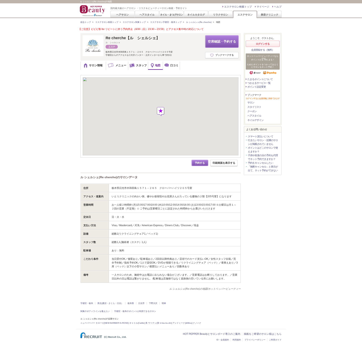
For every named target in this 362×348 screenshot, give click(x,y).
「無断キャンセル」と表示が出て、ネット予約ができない (263, 168)
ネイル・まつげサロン (171, 14)
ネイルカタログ (196, 14)
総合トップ (85, 22)
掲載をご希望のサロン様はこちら (263, 333)
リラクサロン (220, 14)
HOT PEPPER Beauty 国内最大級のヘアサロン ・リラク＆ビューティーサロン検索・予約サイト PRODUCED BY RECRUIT (93, 10)
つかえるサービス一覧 (258, 83)
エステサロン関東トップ (134, 22)
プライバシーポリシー (254, 340)
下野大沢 (153, 303)
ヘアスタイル (147, 14)
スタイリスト (254, 106)
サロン (250, 102)
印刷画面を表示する (224, 162)
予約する (200, 162)
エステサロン (245, 14)
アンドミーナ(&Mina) (182, 323)
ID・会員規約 (222, 340)
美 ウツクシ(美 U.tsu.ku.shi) (158, 323)
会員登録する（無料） (262, 49)
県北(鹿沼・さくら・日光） (110, 303)
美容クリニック (269, 14)
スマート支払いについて (260, 136)
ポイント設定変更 (256, 86)
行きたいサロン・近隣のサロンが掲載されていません (263, 142)
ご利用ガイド (275, 340)
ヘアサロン (122, 14)
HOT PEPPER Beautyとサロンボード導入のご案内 (211, 333)
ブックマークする (224, 55)
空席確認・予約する (222, 41)
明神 (164, 303)
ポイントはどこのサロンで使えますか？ (263, 149)
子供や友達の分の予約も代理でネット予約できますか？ (263, 157)
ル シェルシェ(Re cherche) (199, 22)
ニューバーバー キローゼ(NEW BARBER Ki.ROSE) (104, 323)
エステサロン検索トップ (238, 6)
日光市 (141, 303)
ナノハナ (197, 323)
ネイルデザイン (255, 120)
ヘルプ (278, 6)
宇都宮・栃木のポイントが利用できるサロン (135, 311)
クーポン (252, 111)
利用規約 (237, 340)
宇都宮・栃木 (86, 303)
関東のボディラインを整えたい (95, 311)
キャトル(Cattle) (137, 323)
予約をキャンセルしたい (260, 162)
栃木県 (131, 303)
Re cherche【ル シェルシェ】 (133, 38)
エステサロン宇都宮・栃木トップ (166, 22)
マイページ (263, 6)
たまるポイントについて (260, 79)
